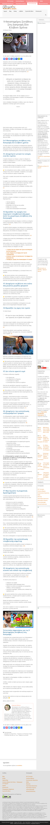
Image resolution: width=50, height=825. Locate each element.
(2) (3, 187)
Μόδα (41, 1)
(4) (31, 235)
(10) (24, 545)
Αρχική (5, 11)
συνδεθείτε (19, 765)
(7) (25, 407)
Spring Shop (5, 780)
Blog (10, 11)
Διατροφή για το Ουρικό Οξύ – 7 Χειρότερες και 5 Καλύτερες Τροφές (18, 733)
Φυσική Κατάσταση (43, 3)
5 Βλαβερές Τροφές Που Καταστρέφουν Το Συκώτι (19, 259)
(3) (9, 224)
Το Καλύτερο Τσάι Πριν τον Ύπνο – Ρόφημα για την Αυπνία (16, 735)
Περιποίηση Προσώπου (7, 3)
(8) (26, 422)
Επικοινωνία (38, 11)
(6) (11, 333)
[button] (46, 11)
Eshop (15, 11)
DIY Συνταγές (10, 1)
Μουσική (40, 496)
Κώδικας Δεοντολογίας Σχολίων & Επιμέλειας (22, 823)
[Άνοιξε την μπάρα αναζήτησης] (46, 15)
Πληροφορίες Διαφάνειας (8, 789)
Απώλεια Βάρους (20, 1)
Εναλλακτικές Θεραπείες (32, 1)
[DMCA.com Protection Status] (6, 797)
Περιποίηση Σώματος (21, 3)
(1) (27, 71)
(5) (3, 327)
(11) (27, 576)
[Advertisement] (18, 116)
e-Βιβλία (21, 11)
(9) (32, 517)
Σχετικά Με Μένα (29, 11)
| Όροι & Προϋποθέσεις (26, 822)
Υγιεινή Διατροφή (32, 3)
